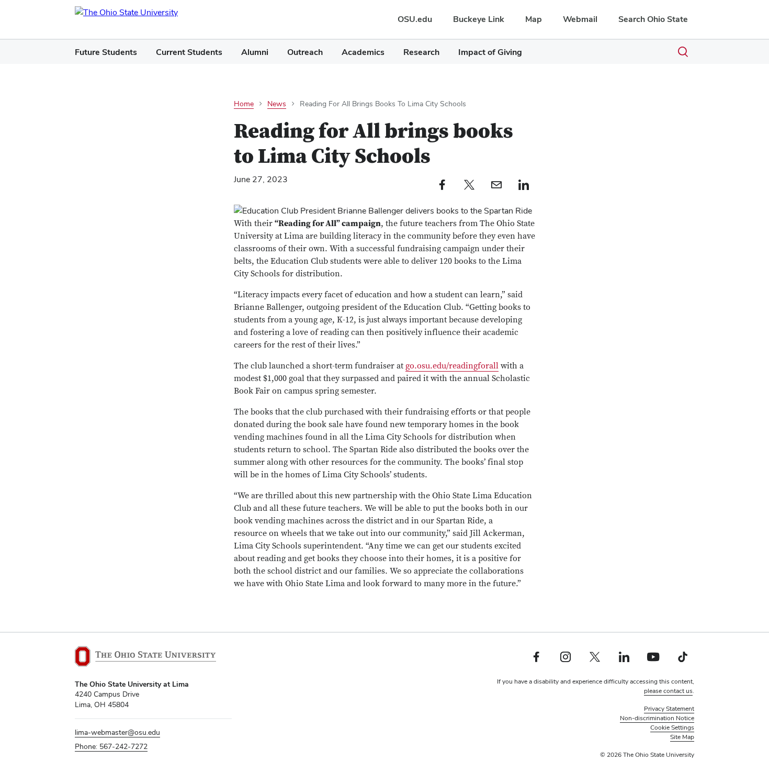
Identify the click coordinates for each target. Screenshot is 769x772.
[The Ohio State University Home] (145, 656)
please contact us (668, 691)
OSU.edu (415, 19)
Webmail (580, 19)
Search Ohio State (653, 19)
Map (533, 19)
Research (421, 52)
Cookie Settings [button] (672, 727)
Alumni (254, 52)
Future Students (106, 52)
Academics (363, 52)
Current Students (189, 52)
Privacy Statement (669, 708)
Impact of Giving (490, 52)
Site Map (682, 737)
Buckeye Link (478, 19)
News (276, 103)
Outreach (305, 52)
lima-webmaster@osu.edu (117, 732)
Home (244, 103)
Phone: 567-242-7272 (111, 746)
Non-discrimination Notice (657, 718)
